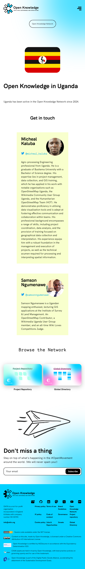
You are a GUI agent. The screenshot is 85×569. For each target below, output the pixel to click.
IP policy (38, 514)
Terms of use (51, 506)
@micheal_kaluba (36, 153)
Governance (63, 514)
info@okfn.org (9, 522)
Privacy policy (40, 506)
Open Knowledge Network (42, 24)
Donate (61, 522)
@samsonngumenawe (36, 294)
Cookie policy (40, 522)
